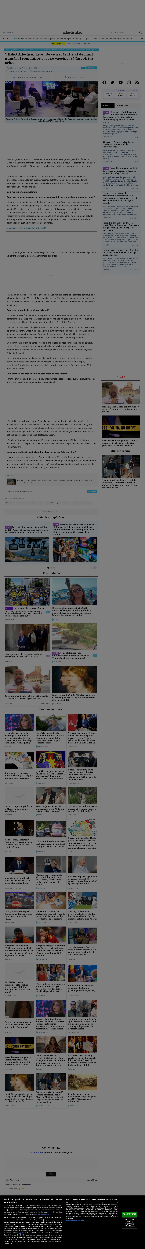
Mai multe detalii (43, 1214)
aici (20, 1233)
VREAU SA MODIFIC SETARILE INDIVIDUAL (129, 1223)
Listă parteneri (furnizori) (75, 1220)
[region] (72, 1222)
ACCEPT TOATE (129, 1214)
